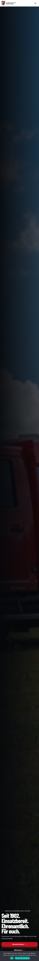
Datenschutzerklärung (22, 958)
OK (12, 958)
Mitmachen (18, 950)
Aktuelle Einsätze (18, 944)
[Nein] (37, 956)
